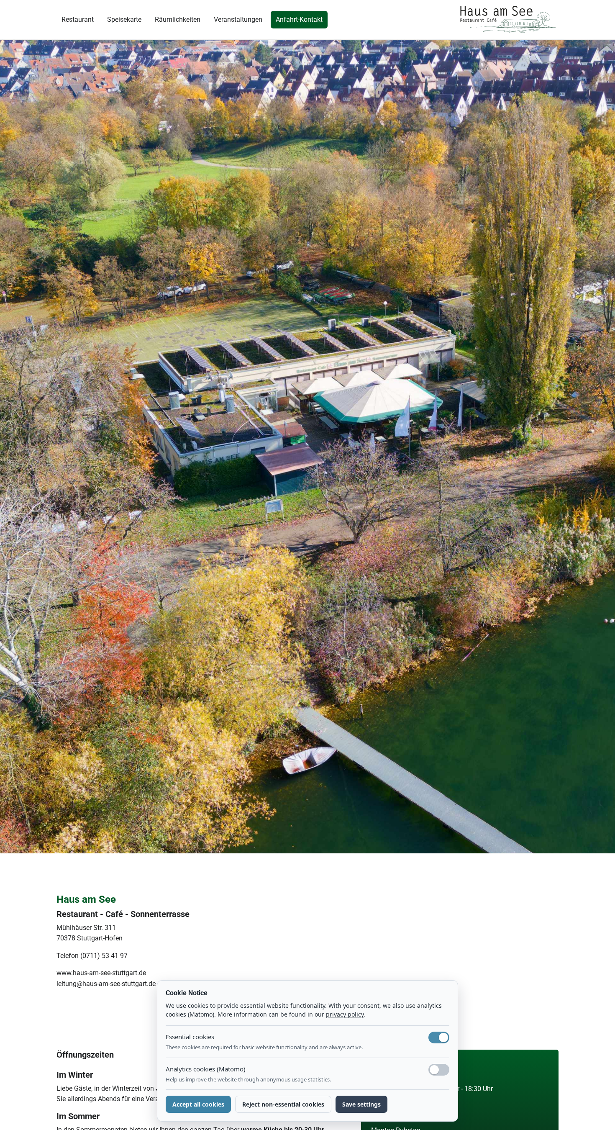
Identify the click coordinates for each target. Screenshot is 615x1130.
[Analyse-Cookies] (438, 1070)
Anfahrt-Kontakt (299, 19)
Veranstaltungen (238, 19)
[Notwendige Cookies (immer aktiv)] (438, 1037)
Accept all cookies (198, 1104)
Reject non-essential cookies (283, 1104)
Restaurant (78, 19)
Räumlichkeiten (177, 19)
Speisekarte (124, 19)
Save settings (361, 1104)
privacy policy (345, 1014)
